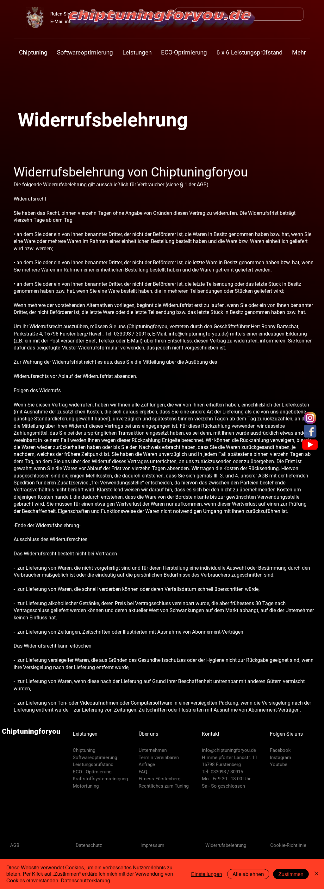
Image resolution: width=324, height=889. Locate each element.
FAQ (143, 772)
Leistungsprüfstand (93, 764)
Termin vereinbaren (159, 757)
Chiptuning (84, 750)
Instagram (280, 757)
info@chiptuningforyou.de (229, 750)
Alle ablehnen (248, 874)
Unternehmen (153, 750)
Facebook (280, 750)
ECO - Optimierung (92, 772)
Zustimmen (290, 874)
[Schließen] (316, 874)
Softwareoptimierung (95, 757)
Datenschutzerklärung (85, 880)
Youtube (278, 764)
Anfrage (147, 764)
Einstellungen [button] (206, 874)
